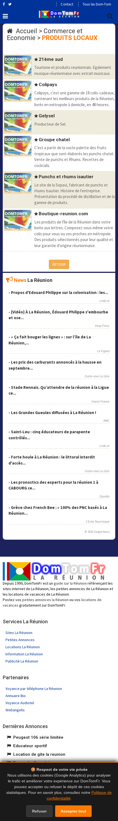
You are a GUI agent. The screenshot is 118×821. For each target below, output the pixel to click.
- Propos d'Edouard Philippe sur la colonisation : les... (58, 292)
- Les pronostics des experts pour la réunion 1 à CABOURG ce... (53, 485)
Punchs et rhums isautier (66, 176)
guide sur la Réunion (70, 583)
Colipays (48, 84)
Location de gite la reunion (39, 754)
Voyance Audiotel (19, 702)
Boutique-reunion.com (63, 213)
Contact (67, 4)
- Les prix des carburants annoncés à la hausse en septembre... (55, 364)
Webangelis (15, 709)
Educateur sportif (30, 745)
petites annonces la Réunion (45, 599)
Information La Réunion (24, 654)
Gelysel (47, 115)
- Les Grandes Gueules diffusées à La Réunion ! (52, 412)
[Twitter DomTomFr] (10, 4)
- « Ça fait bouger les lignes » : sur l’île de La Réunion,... (50, 339)
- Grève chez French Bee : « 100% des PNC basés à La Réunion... (58, 510)
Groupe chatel (54, 139)
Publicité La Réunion (21, 661)
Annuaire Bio (15, 695)
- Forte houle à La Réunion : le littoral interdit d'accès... (52, 459)
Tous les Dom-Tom (97, 4)
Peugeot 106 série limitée (38, 737)
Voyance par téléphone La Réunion (33, 688)
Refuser (39, 811)
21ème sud (51, 59)
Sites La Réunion (18, 632)
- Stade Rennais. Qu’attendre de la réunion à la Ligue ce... (59, 390)
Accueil (26, 31)
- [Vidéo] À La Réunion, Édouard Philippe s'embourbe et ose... (58, 314)
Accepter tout (73, 811)
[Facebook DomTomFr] (4, 4)
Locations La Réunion (22, 646)
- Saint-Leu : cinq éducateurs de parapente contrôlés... (49, 434)
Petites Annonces (20, 639)
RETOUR (59, 264)
